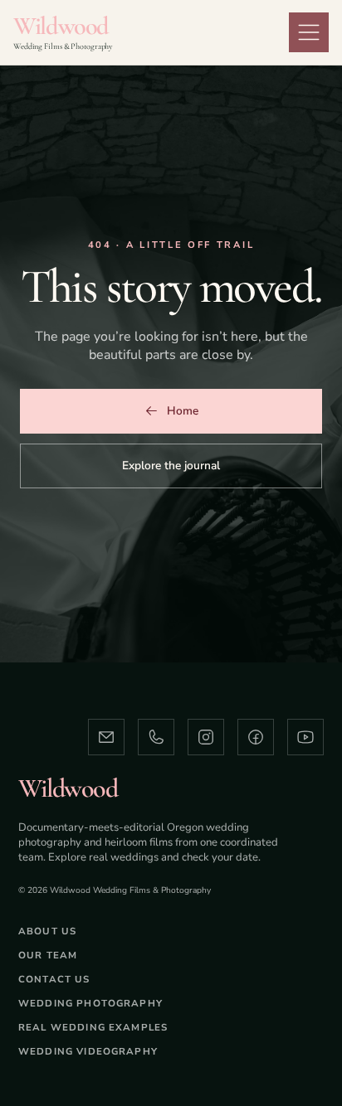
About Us (47, 931)
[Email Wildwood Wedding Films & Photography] (106, 737)
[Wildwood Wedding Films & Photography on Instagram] (206, 737)
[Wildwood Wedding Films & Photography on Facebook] (255, 737)
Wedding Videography (88, 1051)
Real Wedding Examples (93, 1027)
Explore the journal (171, 465)
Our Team (47, 955)
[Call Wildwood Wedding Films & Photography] (156, 737)
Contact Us (54, 979)
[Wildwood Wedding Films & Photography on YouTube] (305, 737)
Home (182, 411)
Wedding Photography (90, 1003)
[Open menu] (309, 32)
